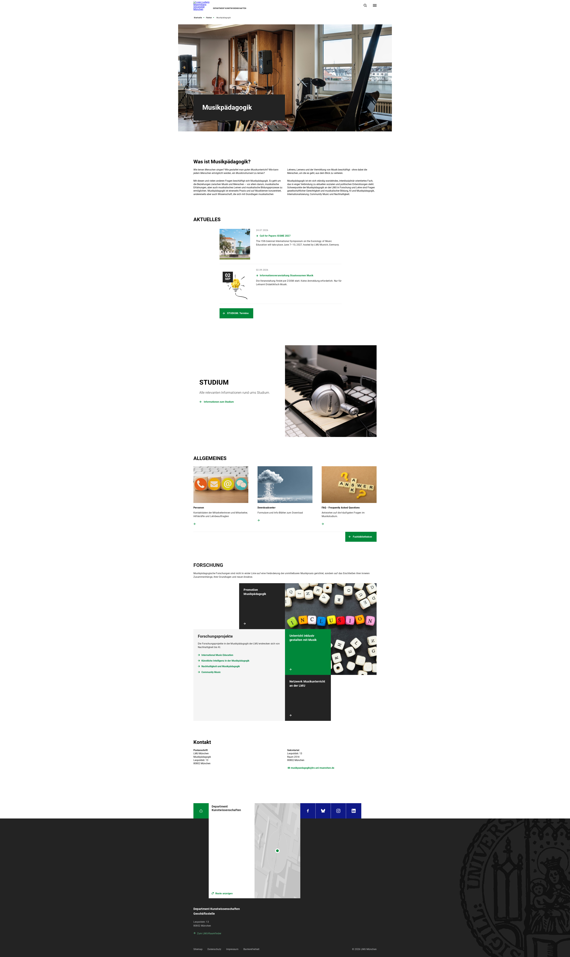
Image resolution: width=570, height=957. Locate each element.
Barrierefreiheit (251, 949)
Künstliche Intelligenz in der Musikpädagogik (225, 660)
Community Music (211, 672)
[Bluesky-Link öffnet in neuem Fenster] (323, 810)
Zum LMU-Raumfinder (209, 933)
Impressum (232, 949)
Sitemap (197, 949)
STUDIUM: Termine (238, 313)
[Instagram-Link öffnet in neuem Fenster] (338, 810)
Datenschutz (214, 949)
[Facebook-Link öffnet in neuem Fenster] (307, 810)
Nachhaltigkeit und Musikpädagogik (220, 666)
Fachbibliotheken (362, 536)
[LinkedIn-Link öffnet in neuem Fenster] (353, 810)
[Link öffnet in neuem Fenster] (254, 850)
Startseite (198, 18)
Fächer (209, 18)
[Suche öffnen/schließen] (365, 5)
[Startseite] (201, 810)
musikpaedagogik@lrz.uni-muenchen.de (312, 767)
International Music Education (217, 655)
